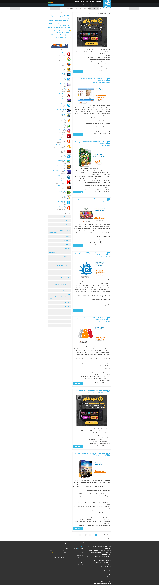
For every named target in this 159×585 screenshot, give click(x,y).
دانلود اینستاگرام (62, 129)
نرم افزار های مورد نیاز (88, 392)
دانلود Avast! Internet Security (59, 144)
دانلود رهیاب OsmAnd (61, 165)
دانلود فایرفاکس (63, 62)
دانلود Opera (63, 52)
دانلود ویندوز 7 (63, 196)
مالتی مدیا (80, 8)
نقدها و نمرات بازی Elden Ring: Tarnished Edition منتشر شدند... (60, 17)
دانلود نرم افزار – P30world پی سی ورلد (107, 4)
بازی (89, 4)
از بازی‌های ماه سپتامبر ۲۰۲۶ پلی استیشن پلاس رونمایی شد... (59, 20)
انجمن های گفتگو (92, 1)
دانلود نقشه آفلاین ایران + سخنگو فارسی (58, 170)
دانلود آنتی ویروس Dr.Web (60, 191)
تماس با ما (82, 1)
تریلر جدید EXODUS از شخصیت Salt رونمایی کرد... (61, 40)
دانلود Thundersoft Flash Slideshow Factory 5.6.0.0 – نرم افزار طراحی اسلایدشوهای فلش (99, 569)
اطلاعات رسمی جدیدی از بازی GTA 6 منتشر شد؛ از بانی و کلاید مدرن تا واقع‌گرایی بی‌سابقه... (59, 35)
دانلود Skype (63, 103)
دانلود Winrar (63, 98)
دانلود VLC (63, 88)
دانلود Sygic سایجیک (62, 160)
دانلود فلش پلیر (63, 134)
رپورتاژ (97, 392)
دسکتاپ (68, 8)
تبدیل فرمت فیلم (102, 201)
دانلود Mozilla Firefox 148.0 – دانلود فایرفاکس (101, 560)
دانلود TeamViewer (62, 78)
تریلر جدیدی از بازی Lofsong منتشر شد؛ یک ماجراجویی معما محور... (60, 38)
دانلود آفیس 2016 (62, 139)
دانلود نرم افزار (98, 1)
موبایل (94, 4)
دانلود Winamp (63, 119)
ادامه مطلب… (77, 134)
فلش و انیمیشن (98, 82)
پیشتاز (65, 558)
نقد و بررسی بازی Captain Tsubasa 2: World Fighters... (60, 15)
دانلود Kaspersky (62, 180)
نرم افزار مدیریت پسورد (61, 108)
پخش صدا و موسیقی (102, 392)
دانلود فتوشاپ (63, 73)
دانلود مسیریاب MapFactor (60, 175)
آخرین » (108, 537)
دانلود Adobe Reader (61, 149)
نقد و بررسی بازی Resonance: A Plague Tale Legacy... (60, 21)
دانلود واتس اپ (63, 124)
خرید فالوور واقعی (66, 271)
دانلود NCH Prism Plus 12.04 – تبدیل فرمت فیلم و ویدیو (99, 566)
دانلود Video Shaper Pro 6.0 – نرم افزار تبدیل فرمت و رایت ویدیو (91, 199)
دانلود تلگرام (63, 155)
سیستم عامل (72, 8)
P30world (99, 581)
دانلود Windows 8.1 (62, 201)
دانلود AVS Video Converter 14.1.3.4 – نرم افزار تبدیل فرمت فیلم (99, 563)
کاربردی (100, 8)
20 (83, 534)
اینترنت (93, 8)
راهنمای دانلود (77, 1)
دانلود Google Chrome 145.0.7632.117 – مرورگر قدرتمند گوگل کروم (98, 557)
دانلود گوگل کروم (62, 57)
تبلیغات (87, 1)
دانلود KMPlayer (62, 83)
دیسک (77, 8)
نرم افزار (99, 4)
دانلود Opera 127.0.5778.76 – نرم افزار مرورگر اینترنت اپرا (99, 550)
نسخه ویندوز (77, 71)
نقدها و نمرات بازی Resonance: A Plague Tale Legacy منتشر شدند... (59, 28)
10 (86, 534)
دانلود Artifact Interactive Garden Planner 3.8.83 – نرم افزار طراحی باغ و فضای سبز (98, 573)
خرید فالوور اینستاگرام (65, 277)
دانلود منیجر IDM (62, 114)
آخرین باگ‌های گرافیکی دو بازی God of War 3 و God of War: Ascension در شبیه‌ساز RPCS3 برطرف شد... (59, 31)
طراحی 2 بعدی (106, 145)
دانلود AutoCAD (62, 93)
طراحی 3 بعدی (101, 256)
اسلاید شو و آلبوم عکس (105, 82)
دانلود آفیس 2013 (62, 206)
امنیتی (97, 8)
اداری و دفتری (89, 8)
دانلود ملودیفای (63, 67)
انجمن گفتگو (83, 4)
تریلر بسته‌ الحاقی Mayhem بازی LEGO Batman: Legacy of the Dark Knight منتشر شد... (59, 24)
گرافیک (84, 8)
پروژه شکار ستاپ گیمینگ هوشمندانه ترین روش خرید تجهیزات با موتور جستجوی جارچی (98, 547)
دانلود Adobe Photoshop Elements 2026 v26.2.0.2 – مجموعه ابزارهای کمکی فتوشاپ (98, 553)
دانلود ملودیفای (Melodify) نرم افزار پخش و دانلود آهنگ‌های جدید (91, 390)
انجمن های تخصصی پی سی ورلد (55, 552)
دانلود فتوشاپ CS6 (62, 185)
